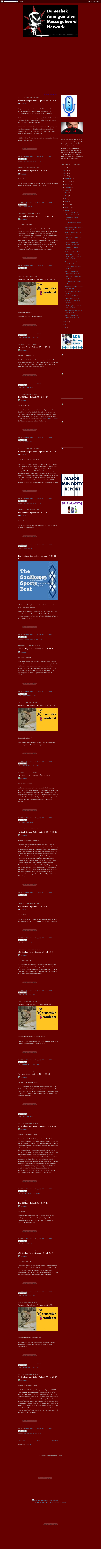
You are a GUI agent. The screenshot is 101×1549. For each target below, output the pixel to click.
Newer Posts (21, 1440)
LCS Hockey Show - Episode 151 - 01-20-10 (35, 648)
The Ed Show (27, 206)
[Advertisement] (69, 548)
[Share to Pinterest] (26, 159)
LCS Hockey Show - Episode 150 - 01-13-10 (35, 952)
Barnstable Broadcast (31, 337)
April (67, 201)
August (67, 190)
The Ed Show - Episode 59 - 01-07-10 (33, 1203)
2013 (65, 167)
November (68, 181)
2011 (65, 173)
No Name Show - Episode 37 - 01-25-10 (34, 347)
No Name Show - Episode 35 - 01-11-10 (34, 1074)
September (68, 187)
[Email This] (19, 159)
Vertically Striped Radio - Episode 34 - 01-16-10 (37, 832)
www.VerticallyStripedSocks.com (50, 1502)
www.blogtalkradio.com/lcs (50, 419)
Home (38, 1440)
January (67, 210)
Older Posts (55, 1440)
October (67, 184)
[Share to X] (23, 159)
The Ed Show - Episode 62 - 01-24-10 (33, 397)
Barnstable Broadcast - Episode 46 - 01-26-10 (36, 279)
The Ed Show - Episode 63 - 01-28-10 (33, 170)
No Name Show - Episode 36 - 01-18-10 (34, 775)
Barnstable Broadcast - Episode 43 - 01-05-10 (36, 1305)
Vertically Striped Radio (32, 161)
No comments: (47, 156)
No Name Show (28, 387)
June (66, 196)
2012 (65, 170)
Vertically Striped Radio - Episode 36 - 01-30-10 (37, 100)
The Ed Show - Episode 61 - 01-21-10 (33, 512)
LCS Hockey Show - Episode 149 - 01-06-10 (35, 1252)
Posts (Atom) (29, 1444)
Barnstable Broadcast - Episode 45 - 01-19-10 (36, 705)
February (68, 207)
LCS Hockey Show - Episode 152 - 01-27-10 (35, 216)
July (66, 193)
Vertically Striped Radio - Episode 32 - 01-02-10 (37, 1377)
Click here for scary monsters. (50, 94)
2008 (65, 325)
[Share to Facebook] (24, 159)
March (67, 204)
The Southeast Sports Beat (33, 639)
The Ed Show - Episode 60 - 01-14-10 (33, 906)
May (66, 199)
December (68, 178)
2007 (65, 327)
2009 (65, 322)
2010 (65, 176)
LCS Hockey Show (29, 270)
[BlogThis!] (21, 159)
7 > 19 (50, 1546)
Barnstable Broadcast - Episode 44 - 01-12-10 (36, 1004)
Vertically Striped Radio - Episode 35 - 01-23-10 (37, 451)
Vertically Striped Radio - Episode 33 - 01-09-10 (37, 1126)
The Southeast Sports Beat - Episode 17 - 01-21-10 (37, 557)
